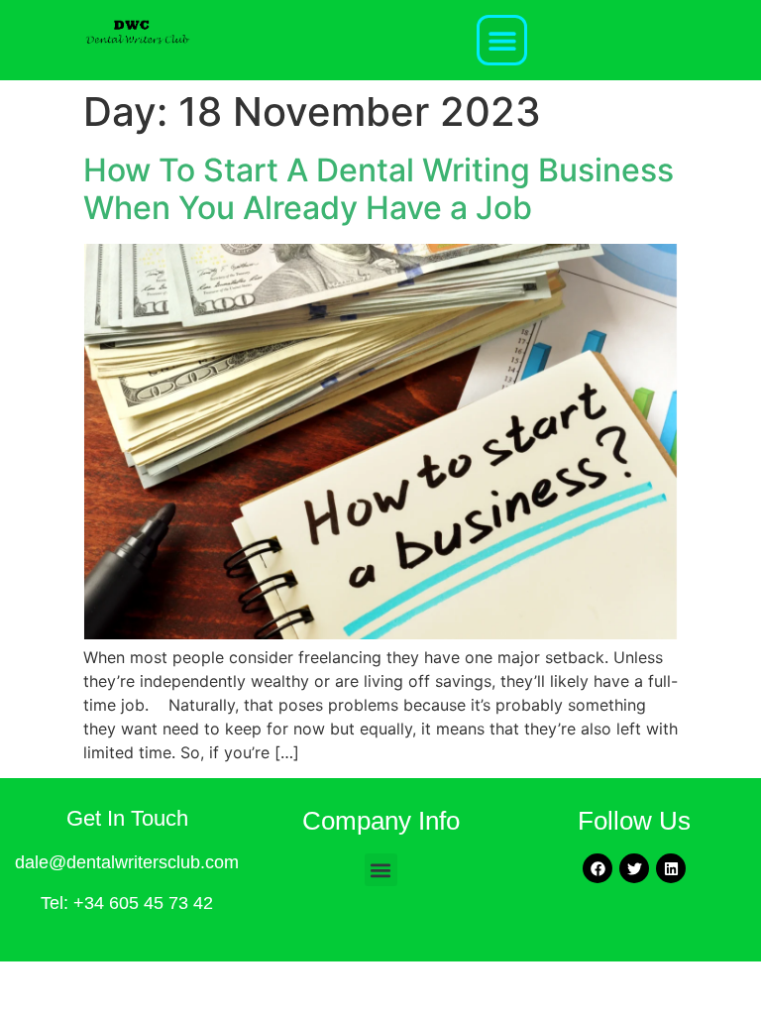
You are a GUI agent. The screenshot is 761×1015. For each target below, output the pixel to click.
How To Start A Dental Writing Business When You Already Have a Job (378, 189)
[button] (502, 40)
